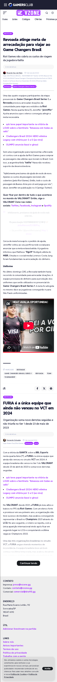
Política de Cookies (19, 674)
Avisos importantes (13, 645)
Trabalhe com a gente (14, 656)
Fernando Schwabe (14, 440)
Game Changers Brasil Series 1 (24, 86)
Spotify (48, 205)
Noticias (8, 33)
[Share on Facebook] (37, 388)
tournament (10, 377)
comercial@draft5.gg (24, 591)
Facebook (25, 205)
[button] (47, 668)
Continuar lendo (28, 563)
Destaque (7, 86)
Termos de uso (10, 649)
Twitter (15, 205)
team (49, 373)
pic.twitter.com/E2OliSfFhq (29, 225)
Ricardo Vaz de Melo (14, 73)
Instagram (36, 205)
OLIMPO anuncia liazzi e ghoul (22, 144)
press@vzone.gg (22, 584)
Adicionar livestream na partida (19, 629)
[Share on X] (44, 388)
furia (36, 443)
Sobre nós (8, 642)
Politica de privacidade (15, 652)
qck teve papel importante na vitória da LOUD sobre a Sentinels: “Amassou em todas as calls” (28, 128)
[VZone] (28, 13)
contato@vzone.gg (22, 588)
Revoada (40, 373)
